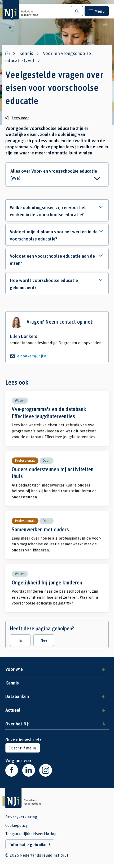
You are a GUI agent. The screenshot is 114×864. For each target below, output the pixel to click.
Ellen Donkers (23, 336)
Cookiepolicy (16, 825)
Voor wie (14, 669)
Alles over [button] (53, 174)
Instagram (45, 770)
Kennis (12, 682)
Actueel (12, 710)
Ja (20, 640)
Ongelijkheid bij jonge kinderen (57, 588)
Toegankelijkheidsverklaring (30, 833)
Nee (44, 640)
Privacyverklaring (21, 816)
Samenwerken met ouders (57, 535)
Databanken (17, 696)
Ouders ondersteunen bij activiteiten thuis (57, 478)
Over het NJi (17, 723)
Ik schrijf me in (22, 747)
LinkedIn (28, 770)
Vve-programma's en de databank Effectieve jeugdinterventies (57, 418)
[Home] (8, 53)
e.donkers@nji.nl (32, 355)
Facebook (11, 770)
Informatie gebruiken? (29, 844)
